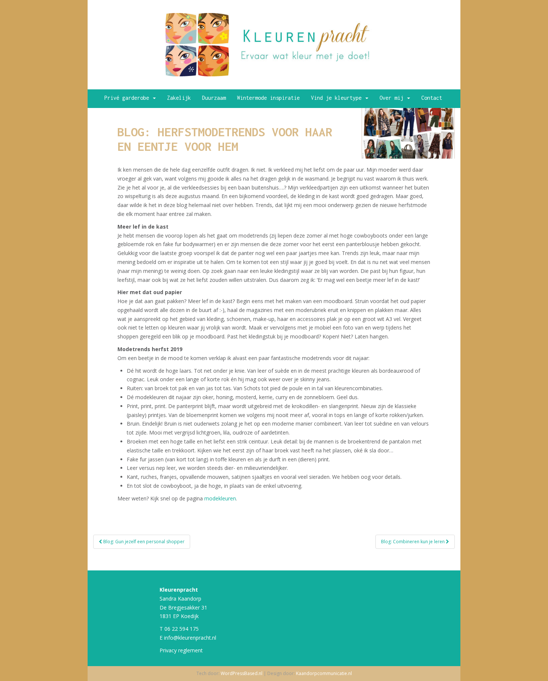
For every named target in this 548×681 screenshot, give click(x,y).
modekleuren (220, 498)
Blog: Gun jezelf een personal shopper (143, 541)
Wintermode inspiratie (268, 98)
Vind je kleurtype (338, 98)
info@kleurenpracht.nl (190, 637)
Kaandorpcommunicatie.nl (324, 673)
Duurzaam (214, 98)
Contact (431, 98)
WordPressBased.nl (241, 673)
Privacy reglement (181, 650)
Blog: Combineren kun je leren (413, 541)
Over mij (392, 98)
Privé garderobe (128, 98)
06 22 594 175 (181, 628)
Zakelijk (179, 98)
